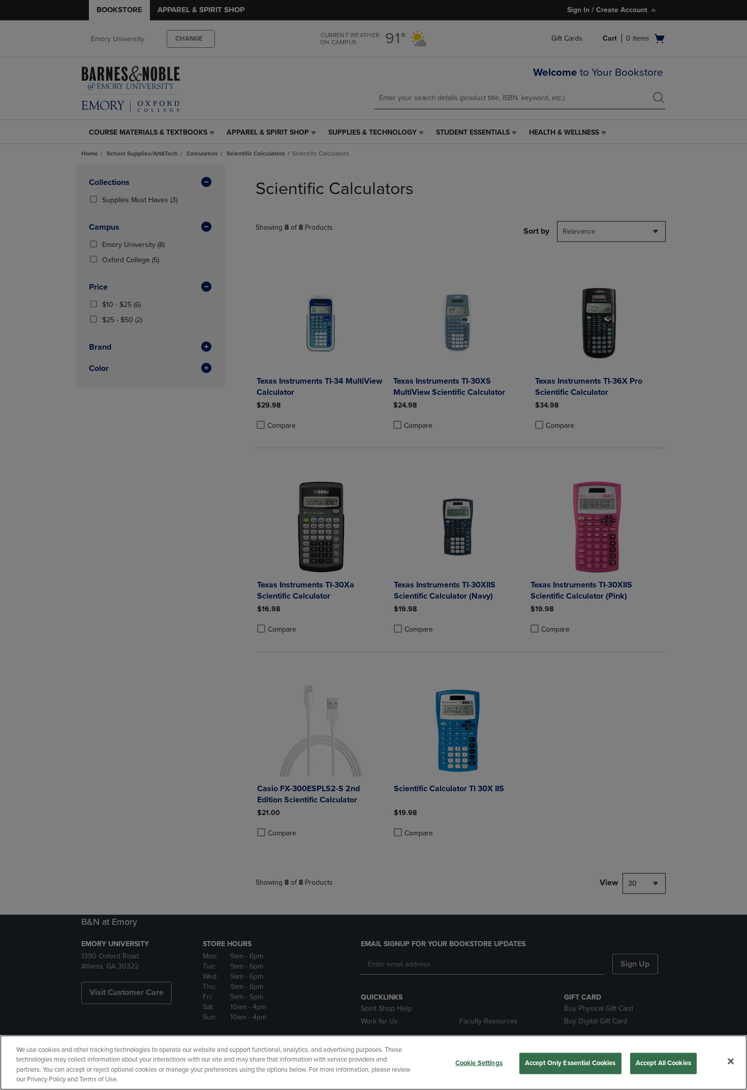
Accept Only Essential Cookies (570, 1063)
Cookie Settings (479, 1063)
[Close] (731, 1061)
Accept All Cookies (663, 1063)
